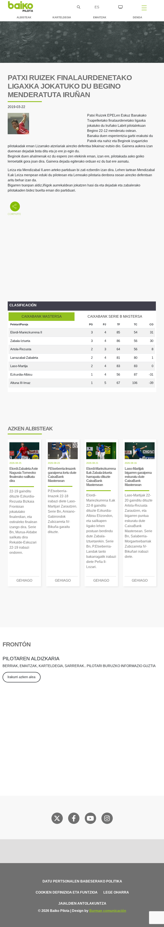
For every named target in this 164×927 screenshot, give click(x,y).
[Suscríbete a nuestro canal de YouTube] (90, 819)
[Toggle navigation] (144, 8)
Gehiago (24, 580)
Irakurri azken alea (21, 677)
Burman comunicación (107, 911)
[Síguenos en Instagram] (107, 819)
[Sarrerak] (120, 6)
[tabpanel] (82, 354)
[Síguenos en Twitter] (57, 819)
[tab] (42, 316)
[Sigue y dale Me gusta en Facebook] (74, 819)
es (97, 7)
